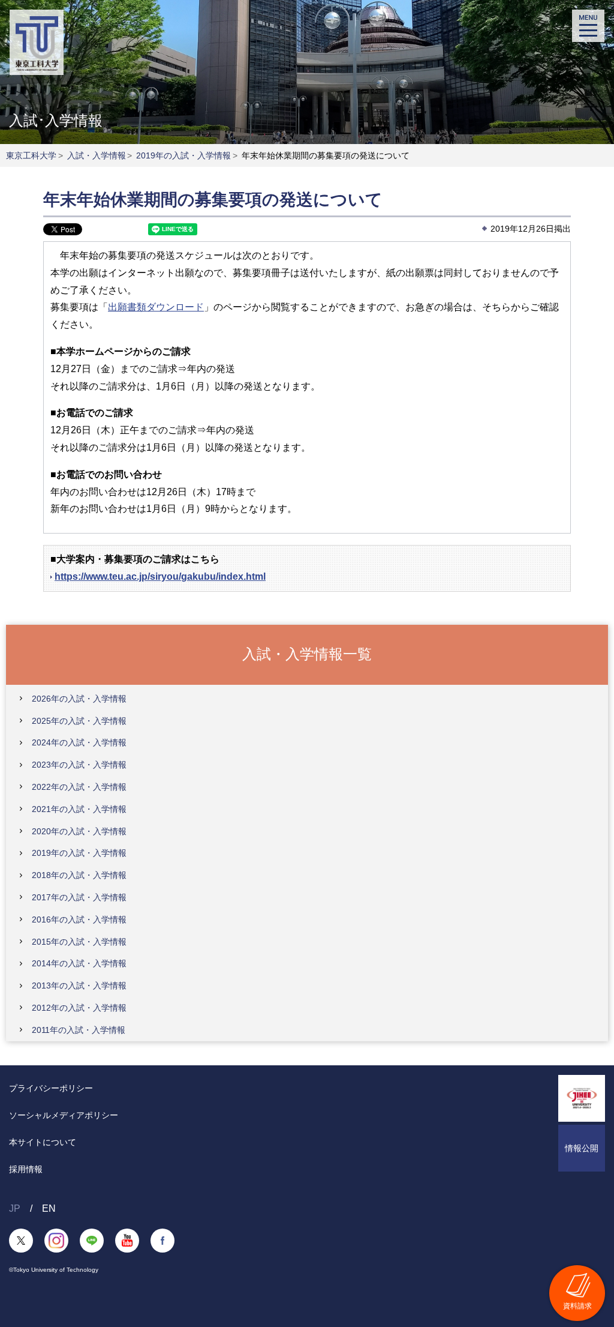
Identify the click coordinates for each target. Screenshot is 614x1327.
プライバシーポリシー (51, 1088)
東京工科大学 (31, 155)
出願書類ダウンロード (156, 307)
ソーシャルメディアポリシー (63, 1115)
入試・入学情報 (96, 155)
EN (48, 1208)
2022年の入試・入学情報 (79, 787)
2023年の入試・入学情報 (79, 764)
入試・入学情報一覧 (307, 654)
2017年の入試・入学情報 (79, 897)
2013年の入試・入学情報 (79, 985)
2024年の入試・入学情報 (79, 742)
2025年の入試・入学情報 (79, 721)
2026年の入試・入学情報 (79, 698)
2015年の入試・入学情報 (79, 941)
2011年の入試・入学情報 (78, 1030)
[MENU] (588, 26)
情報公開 (581, 1148)
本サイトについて (42, 1142)
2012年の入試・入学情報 (79, 1008)
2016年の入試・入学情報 (79, 919)
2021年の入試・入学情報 (79, 809)
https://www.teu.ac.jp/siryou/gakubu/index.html (160, 576)
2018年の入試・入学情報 (79, 875)
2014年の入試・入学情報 (79, 963)
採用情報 (26, 1169)
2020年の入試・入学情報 (79, 831)
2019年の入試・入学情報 (183, 155)
